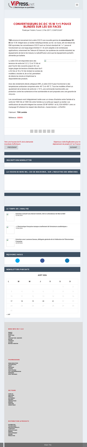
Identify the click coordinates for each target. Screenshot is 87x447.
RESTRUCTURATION (13, 343)
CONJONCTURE (12, 338)
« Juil (8, 314)
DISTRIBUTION (11, 424)
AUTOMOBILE (11, 398)
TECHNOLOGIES (12, 426)
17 (11, 301)
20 (43, 301)
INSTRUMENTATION (16, 371)
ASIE (9, 336)
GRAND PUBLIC (12, 405)
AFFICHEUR (11, 367)
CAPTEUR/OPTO (12, 364)
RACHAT (10, 339)
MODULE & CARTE (12, 430)
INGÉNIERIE (11, 372)
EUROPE (10, 333)
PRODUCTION (11, 435)
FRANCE (10, 332)
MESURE (10, 434)
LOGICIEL (10, 368)
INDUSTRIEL (11, 395)
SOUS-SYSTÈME (12, 370)
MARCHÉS (19, 338)
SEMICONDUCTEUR (13, 363)
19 (33, 301)
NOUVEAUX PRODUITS (13, 427)
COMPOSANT (57, 30)
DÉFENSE (10, 402)
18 (22, 301)
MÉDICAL (10, 396)
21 (53, 301)
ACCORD (10, 342)
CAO (9, 371)
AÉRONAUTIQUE (12, 400)
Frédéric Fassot (35, 30)
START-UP (10, 393)
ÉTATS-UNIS (11, 335)
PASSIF (10, 366)
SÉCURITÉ (10, 399)
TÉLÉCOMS (11, 403)
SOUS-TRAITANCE (12, 374)
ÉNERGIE (10, 431)
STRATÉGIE (11, 340)
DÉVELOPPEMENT (12, 433)
